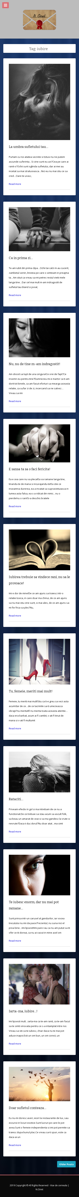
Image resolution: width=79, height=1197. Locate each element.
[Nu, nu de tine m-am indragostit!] (39, 360)
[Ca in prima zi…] (39, 254)
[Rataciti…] (39, 795)
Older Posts (66, 1164)
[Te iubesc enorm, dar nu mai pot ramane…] (39, 898)
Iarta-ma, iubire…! (23, 1011)
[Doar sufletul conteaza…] (39, 1104)
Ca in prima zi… (21, 258)
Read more (15, 184)
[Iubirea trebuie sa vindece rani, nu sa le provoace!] (39, 573)
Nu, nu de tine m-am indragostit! (34, 364)
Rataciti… (16, 799)
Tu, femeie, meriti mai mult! (31, 691)
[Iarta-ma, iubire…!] (39, 1007)
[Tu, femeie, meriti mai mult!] (39, 687)
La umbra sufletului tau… (28, 147)
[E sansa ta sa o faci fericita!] (39, 465)
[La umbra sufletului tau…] (39, 142)
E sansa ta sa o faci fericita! (29, 469)
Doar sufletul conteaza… (27, 1108)
